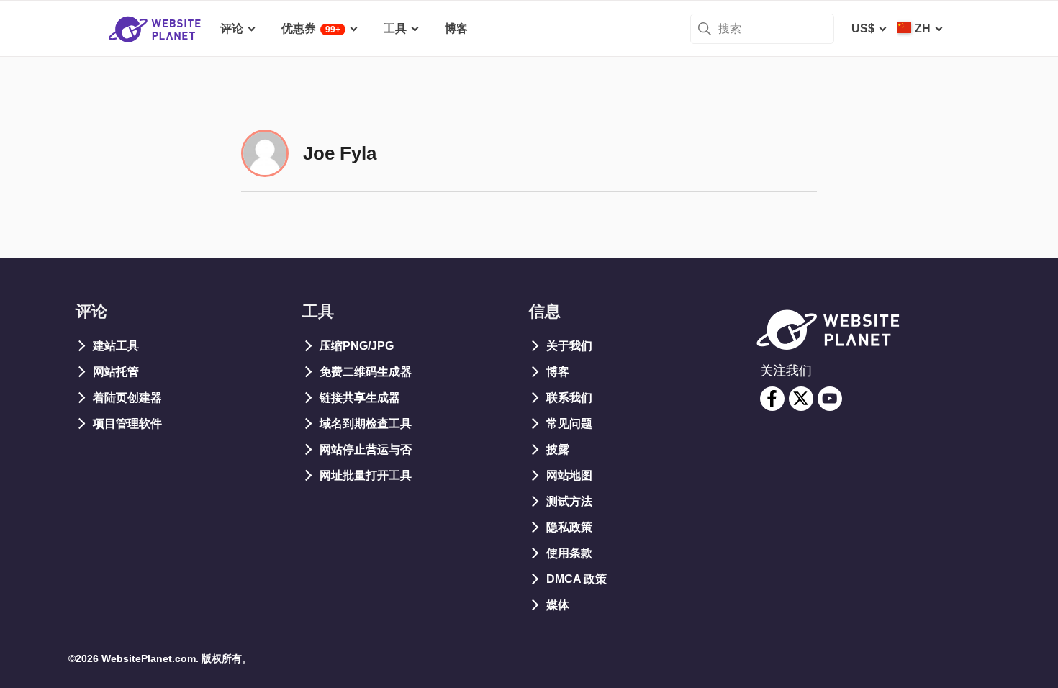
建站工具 (116, 346)
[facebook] (772, 398)
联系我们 (569, 397)
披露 (557, 449)
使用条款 (569, 553)
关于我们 (569, 346)
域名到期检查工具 (366, 423)
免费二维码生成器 (366, 372)
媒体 (557, 605)
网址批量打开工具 (366, 475)
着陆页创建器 (127, 397)
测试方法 (569, 501)
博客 (557, 372)
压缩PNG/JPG (357, 346)
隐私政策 (569, 527)
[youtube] (830, 398)
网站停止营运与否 (366, 449)
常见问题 (569, 423)
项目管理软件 (127, 423)
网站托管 (116, 372)
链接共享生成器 (360, 397)
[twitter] (801, 398)
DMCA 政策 (576, 579)
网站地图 (569, 475)
